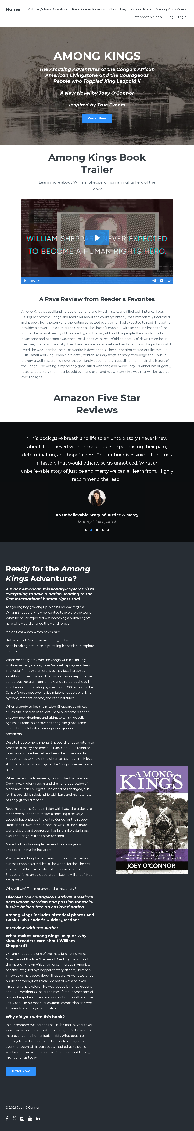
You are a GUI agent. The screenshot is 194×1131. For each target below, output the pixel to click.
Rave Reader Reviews (88, 9)
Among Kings (141, 9)
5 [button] (108, 547)
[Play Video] (25, 280)
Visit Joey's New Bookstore (47, 9)
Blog (170, 17)
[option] (97, 484)
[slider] (93, 280)
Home (13, 9)
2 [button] (91, 547)
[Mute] (154, 280)
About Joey (118, 9)
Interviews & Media (147, 17)
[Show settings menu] (161, 280)
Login (182, 17)
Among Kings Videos (171, 9)
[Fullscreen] (169, 280)
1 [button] (86, 547)
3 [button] (97, 547)
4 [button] (103, 547)
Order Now (97, 118)
